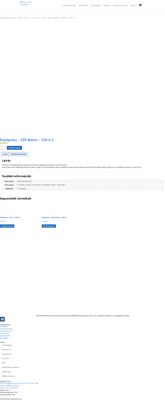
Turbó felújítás (96, 5)
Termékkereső (83, 5)
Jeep (8, 18)
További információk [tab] (18, 154)
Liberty (13, 18)
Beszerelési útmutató (120, 5)
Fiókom (132, 5)
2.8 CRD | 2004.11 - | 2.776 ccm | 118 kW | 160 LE (34, 18)
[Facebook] (2, 319)
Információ (106, 5)
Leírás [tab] (5, 154)
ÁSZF (4, 363)
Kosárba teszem (14, 148)
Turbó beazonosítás (69, 5)
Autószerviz (6, 350)
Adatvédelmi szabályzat (10, 367)
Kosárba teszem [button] (7, 226)
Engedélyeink (7, 354)
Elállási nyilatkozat (8, 376)
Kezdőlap (3, 18)
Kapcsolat (5, 358)
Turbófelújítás (7, 345)
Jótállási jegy (6, 372)
